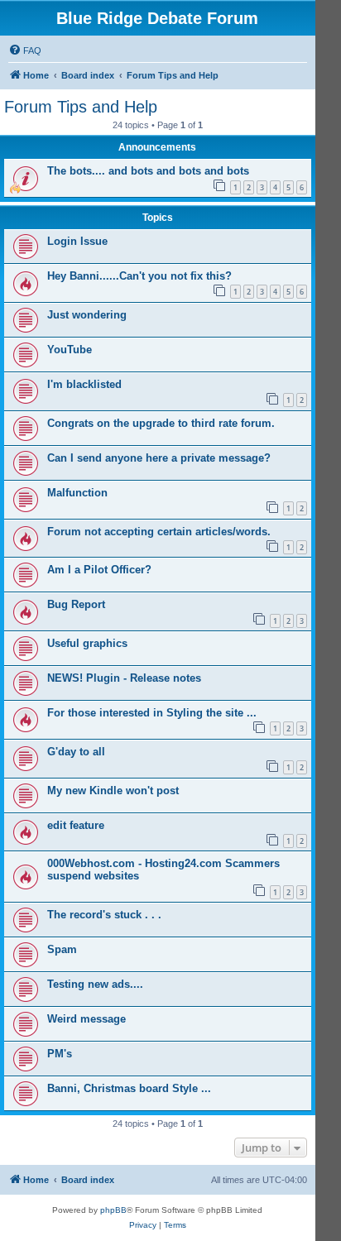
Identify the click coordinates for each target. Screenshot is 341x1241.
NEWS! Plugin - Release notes (124, 678)
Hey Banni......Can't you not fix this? (139, 276)
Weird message (86, 1019)
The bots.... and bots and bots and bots (148, 171)
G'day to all (76, 751)
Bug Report (76, 604)
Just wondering (87, 315)
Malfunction (77, 492)
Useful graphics (87, 643)
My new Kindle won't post (113, 790)
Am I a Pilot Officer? (99, 569)
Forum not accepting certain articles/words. (159, 531)
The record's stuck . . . (104, 914)
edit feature (75, 825)
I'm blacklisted (84, 384)
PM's (59, 1053)
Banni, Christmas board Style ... (129, 1088)
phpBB (113, 1210)
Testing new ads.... (95, 984)
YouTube (69, 349)
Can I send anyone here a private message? (159, 458)
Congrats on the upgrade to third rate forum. (161, 423)
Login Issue (77, 241)
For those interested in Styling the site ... (152, 713)
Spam (62, 949)
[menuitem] (24, 50)
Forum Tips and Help (80, 107)
